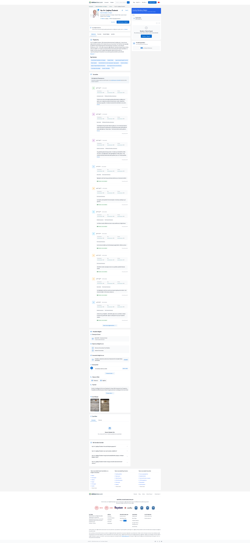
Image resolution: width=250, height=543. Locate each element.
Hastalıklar (110, 519)
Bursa (103, 18)
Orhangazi (94, 483)
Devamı (98, 104)
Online (143, 494)
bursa (111, 6)
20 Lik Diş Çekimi (119, 480)
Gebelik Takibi (110, 60)
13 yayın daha (109, 393)
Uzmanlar (106, 2)
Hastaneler (110, 523)
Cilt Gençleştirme (143, 480)
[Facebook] (155, 541)
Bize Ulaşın (134, 518)
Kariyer (123, 520)
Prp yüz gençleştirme (144, 474)
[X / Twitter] (157, 541)
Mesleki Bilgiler (106, 34)
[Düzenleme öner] (122, 10)
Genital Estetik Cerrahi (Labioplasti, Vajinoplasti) (109, 63)
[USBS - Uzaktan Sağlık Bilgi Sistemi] (108, 508)
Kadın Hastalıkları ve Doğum (101, 6)
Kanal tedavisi (142, 484)
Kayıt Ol (137, 2)
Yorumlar (99, 34)
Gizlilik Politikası (135, 520)
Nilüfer (93, 475)
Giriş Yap (143, 2)
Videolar (100, 420)
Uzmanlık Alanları (111, 518)
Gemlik (93, 486)
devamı (108, 16)
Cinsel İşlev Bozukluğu (95, 68)
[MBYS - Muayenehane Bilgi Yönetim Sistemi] (99, 508)
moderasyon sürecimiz (116, 80)
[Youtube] (161, 541)
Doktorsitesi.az (148, 518)
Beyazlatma (142, 482)
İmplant (117, 484)
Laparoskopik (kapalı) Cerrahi (121, 60)
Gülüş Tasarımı (118, 478)
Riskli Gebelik (94, 63)
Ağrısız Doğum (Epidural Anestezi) (98, 65)
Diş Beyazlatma (119, 474)
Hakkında (93, 34)
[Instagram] (159, 541)
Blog (134, 2)
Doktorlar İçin (123, 516)
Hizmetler (109, 521)
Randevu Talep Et (124, 22)
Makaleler (93, 420)
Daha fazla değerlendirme (108, 325)
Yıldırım (93, 479)
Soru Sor (113, 22)
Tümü (112, 68)
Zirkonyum (118, 482)
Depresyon (118, 476)
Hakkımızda (134, 516)
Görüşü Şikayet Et (125, 107)
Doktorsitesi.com (148, 516)
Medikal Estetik (143, 476)
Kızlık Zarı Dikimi (124, 63)
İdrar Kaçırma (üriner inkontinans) (114, 65)
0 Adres (106, 18)
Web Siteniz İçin (123, 518)
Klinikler (112, 2)
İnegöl (93, 481)
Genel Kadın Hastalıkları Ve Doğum (98, 60)
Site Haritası (134, 526)
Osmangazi (94, 477)
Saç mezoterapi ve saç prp (145, 478)
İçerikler (113, 34)
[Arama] (128, 2)
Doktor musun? (152, 2)
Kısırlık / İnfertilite (106, 68)
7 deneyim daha (109, 373)
